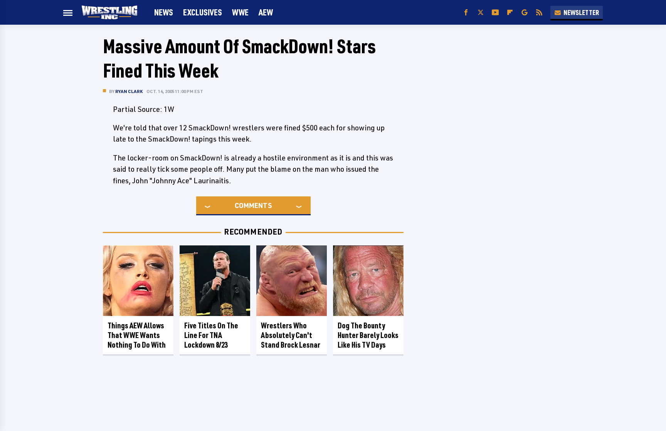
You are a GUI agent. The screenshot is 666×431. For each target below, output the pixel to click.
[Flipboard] (509, 12)
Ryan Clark (129, 91)
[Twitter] (480, 12)
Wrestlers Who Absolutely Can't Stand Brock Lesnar (290, 335)
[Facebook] (465, 12)
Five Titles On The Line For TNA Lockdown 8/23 (211, 335)
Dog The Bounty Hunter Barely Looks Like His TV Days (368, 335)
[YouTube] (495, 12)
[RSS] (539, 12)
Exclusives (202, 12)
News (163, 12)
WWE (240, 12)
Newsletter (581, 12)
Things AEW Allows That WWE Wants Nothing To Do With (137, 335)
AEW (266, 12)
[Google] (524, 12)
